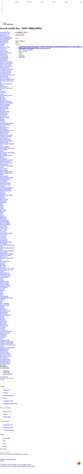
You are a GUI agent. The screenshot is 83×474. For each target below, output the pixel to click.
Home (4, 23)
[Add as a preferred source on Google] (9, 460)
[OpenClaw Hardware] (79, 463)
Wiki (4, 443)
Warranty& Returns (8, 427)
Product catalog (7, 411)
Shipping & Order (7, 424)
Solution (5, 414)
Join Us (5, 398)
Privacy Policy (8, 466)
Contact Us (6, 390)
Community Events (8, 400)
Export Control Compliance (20, 466)
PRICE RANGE (19, 35)
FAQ (4, 441)
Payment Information (8, 430)
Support (2, 434)
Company (2, 386)
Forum (5, 446)
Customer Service (4, 421)
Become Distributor (8, 395)
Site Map (2, 466)
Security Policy (31, 466)
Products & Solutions (5, 408)
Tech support (6, 438)
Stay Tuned (3, 449)
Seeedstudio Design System (10, 403)
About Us (5, 392)
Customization (7, 416)
